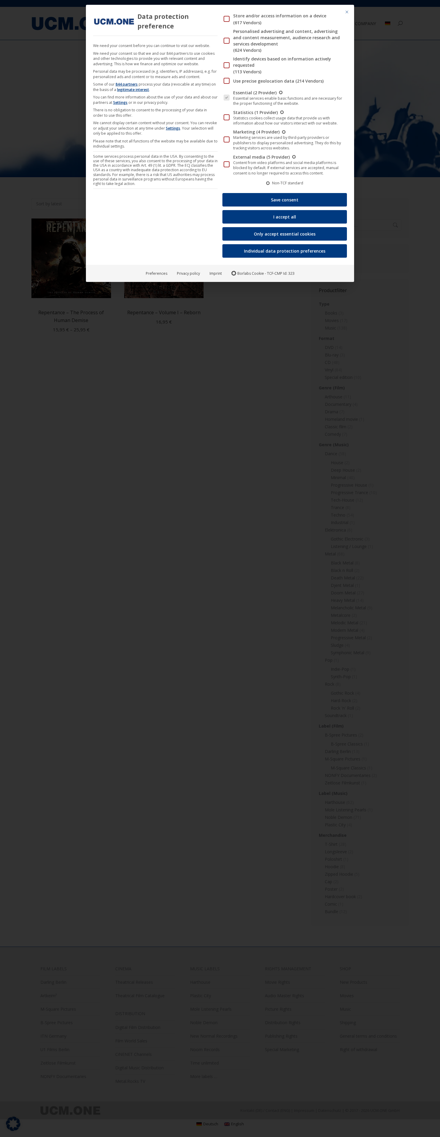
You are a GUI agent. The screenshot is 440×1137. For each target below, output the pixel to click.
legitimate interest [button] (133, 89)
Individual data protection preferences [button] (284, 251)
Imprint (216, 273)
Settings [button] (120, 102)
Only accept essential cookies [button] (284, 234)
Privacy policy (188, 273)
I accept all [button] (284, 217)
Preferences (156, 273)
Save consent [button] (284, 200)
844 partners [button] (127, 84)
